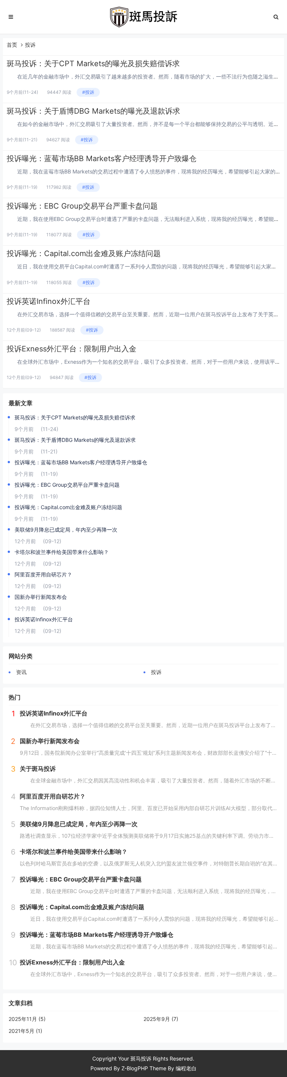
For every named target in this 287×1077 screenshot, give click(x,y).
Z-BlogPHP (134, 1068)
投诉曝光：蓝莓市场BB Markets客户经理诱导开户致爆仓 (102, 158)
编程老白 (186, 1068)
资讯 (21, 672)
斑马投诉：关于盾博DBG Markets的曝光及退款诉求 (93, 111)
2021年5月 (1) (25, 1031)
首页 (12, 44)
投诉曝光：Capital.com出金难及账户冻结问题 (84, 253)
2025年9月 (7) (161, 1019)
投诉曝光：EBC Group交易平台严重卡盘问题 (82, 205)
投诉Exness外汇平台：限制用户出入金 (71, 348)
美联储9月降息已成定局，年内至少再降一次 (66, 529)
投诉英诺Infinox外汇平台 (48, 301)
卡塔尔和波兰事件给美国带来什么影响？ (62, 552)
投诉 (30, 44)
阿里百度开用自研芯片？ (43, 574)
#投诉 (88, 92)
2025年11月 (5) (27, 1019)
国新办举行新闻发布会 (41, 597)
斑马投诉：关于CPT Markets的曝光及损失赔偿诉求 (93, 63)
